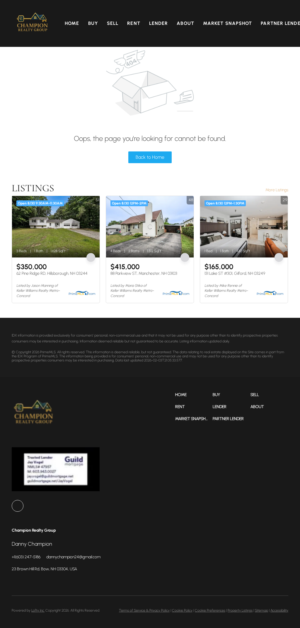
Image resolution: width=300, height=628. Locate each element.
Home (72, 23)
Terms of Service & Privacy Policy (144, 610)
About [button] (185, 23)
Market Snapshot (227, 23)
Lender (158, 23)
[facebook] (17, 506)
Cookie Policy (182, 610)
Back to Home (150, 157)
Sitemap (261, 610)
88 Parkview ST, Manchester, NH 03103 (143, 273)
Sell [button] (112, 23)
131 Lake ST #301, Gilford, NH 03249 (234, 273)
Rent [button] (133, 23)
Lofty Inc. (38, 610)
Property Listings (240, 610)
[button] (32, 23)
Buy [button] (93, 23)
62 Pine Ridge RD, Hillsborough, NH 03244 (52, 273)
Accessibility (279, 610)
